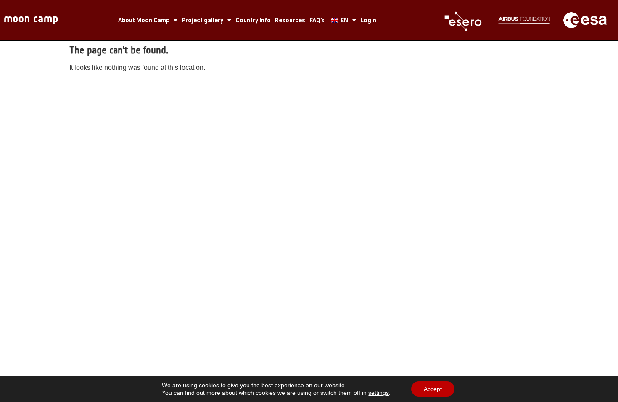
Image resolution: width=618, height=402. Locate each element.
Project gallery (202, 20)
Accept (433, 389)
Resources (290, 20)
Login (368, 20)
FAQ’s (317, 20)
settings (378, 392)
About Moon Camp (143, 20)
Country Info (253, 20)
